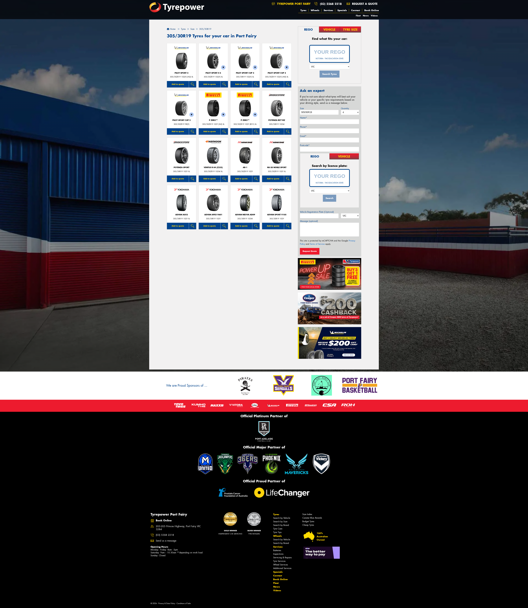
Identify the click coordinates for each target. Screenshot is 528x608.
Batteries (277, 550)
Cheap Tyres (308, 525)
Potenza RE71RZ (276, 120)
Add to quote (178, 84)
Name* (303, 117)
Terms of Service (317, 244)
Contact (355, 10)
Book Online (371, 10)
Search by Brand (281, 525)
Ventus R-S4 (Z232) (213, 167)
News (366, 15)
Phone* (303, 126)
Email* (303, 136)
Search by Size (280, 521)
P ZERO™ (213, 120)
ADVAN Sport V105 (276, 215)
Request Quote (310, 251)
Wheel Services (280, 564)
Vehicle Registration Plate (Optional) (317, 211)
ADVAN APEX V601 (213, 215)
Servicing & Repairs (282, 557)
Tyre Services (279, 561)
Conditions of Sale (184, 603)
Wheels (315, 10)
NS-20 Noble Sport (276, 167)
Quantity (345, 108)
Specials (342, 10)
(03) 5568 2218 (331, 3)
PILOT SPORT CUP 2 (245, 73)
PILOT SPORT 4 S (213, 73)
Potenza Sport (181, 167)
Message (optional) (309, 221)
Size (302, 108)
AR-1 (245, 167)
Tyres (303, 10)
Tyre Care (277, 528)
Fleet (358, 15)
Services (328, 10)
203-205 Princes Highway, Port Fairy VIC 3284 (178, 528)
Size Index (307, 514)
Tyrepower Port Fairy (293, 3)
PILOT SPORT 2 (181, 73)
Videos (374, 15)
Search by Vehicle (281, 518)
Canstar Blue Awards (312, 517)
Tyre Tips (277, 532)
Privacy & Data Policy (166, 603)
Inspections (278, 554)
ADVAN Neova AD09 (245, 215)
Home (172, 29)
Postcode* (305, 145)
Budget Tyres (308, 521)
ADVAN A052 (181, 215)
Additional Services (282, 568)
